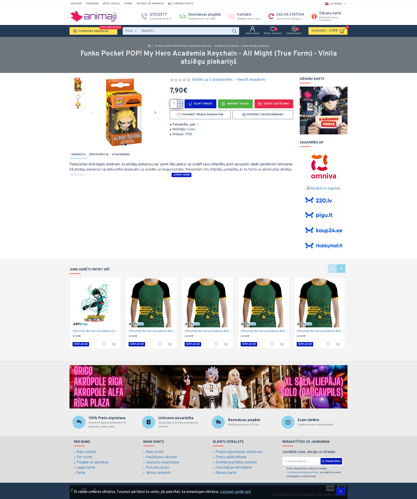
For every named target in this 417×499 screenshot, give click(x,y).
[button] (92, 112)
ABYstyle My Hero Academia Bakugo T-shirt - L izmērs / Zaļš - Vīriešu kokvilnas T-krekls (152, 331)
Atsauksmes (121, 154)
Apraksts (78, 154)
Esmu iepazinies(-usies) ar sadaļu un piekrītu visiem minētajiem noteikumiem (314, 472)
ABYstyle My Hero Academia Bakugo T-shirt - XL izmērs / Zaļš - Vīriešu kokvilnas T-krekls (320, 331)
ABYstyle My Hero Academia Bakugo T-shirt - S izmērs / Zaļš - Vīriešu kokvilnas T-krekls (264, 331)
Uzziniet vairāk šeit (235, 492)
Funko (191, 129)
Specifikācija (99, 154)
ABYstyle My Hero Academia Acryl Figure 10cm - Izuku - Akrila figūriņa (96, 331)
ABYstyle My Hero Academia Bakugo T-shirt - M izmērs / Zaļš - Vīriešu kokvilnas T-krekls (208, 331)
